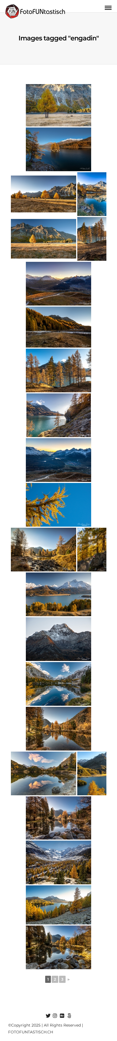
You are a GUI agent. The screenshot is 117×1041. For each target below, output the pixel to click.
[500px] (69, 1016)
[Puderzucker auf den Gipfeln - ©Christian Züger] (58, 639)
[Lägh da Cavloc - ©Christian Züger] (58, 684)
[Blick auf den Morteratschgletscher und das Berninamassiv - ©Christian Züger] (58, 862)
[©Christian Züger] (58, 327)
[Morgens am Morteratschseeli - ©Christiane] (58, 729)
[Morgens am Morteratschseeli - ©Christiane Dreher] (58, 818)
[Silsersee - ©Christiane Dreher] (91, 239)
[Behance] (62, 1016)
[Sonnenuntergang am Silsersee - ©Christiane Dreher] (58, 904)
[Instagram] (55, 1016)
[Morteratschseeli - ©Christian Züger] (43, 549)
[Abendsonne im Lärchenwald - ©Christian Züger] (91, 549)
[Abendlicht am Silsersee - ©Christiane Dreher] (58, 149)
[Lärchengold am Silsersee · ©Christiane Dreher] (58, 105)
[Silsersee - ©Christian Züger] (91, 194)
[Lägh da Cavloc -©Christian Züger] (43, 773)
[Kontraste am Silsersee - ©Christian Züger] (91, 773)
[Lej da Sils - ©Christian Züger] (58, 594)
